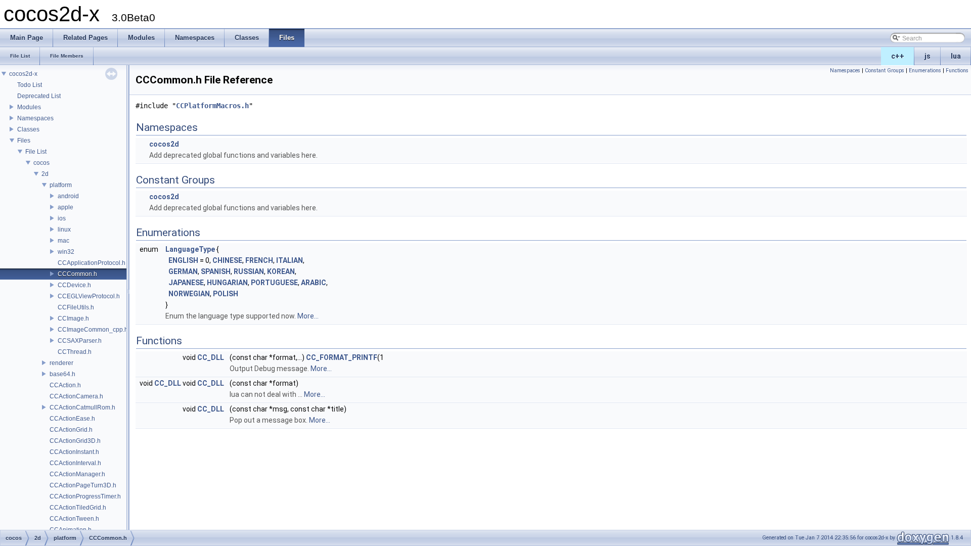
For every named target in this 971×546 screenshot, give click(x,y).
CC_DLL (210, 357)
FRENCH (259, 260)
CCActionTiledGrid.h (78, 507)
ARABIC (313, 283)
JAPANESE (186, 283)
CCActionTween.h (74, 518)
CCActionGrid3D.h (75, 440)
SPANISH (216, 271)
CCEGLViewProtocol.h (89, 296)
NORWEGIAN (189, 294)
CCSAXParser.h (80, 340)
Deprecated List (39, 96)
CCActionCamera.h (76, 396)
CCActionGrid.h (71, 429)
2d (45, 173)
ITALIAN (289, 260)
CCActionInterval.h (75, 463)
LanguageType (190, 249)
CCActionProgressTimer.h (85, 496)
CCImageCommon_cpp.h (93, 329)
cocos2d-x (23, 73)
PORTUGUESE (274, 283)
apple (65, 207)
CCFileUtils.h (76, 307)
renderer (61, 363)
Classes (28, 129)
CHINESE (227, 260)
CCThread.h (75, 351)
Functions (957, 70)
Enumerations (925, 70)
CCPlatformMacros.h (212, 106)
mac (63, 240)
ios (62, 218)
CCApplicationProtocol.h (91, 262)
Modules (29, 107)
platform (61, 185)
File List (36, 151)
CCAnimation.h (71, 529)
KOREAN (281, 271)
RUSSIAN (249, 271)
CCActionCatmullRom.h (82, 407)
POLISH (225, 294)
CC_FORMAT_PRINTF (341, 357)
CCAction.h (65, 385)
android (68, 196)
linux (64, 229)
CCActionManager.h (77, 474)
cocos (41, 162)
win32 (66, 251)
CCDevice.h (74, 285)
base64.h (62, 374)
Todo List (29, 84)
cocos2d (164, 144)
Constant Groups (884, 70)
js (927, 56)
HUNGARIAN (227, 283)
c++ (897, 56)
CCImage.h (73, 318)
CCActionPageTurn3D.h (83, 485)
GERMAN (183, 271)
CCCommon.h (77, 274)
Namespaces (35, 118)
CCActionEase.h (72, 418)
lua (956, 56)
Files (23, 140)
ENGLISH (183, 260)
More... (308, 316)
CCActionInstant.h (74, 452)
